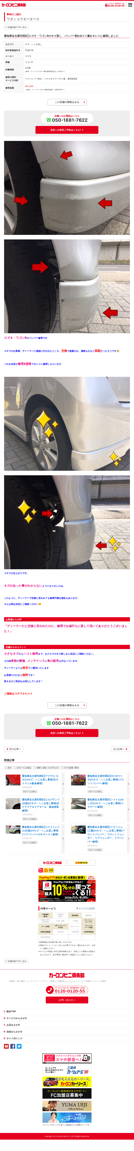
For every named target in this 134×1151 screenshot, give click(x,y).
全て (9, 768)
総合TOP (11, 1011)
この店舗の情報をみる (67, 102)
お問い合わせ (66, 999)
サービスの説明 (87, 908)
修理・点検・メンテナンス (48, 768)
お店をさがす (13, 1024)
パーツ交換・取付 (71, 768)
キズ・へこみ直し (24, 768)
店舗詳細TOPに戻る (17, 27)
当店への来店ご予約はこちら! (65, 129)
